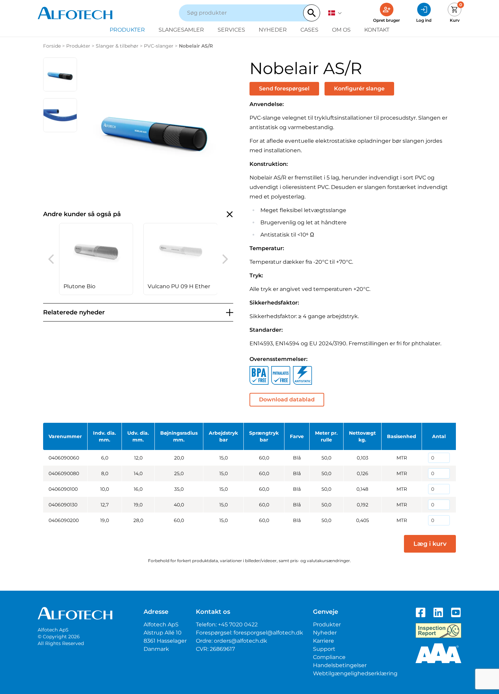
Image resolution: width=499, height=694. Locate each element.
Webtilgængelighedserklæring (355, 673)
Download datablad (287, 399)
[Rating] (438, 653)
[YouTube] (455, 612)
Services (231, 30)
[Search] (311, 12)
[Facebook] (420, 612)
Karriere (323, 641)
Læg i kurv (429, 544)
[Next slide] (225, 258)
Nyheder (273, 30)
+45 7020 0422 (238, 624)
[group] (96, 259)
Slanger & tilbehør (117, 46)
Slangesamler (181, 30)
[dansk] (335, 13)
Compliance (329, 657)
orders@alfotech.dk (240, 641)
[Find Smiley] (438, 630)
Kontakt (376, 30)
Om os (341, 30)
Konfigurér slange (359, 88)
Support (324, 649)
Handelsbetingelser (340, 665)
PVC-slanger (158, 46)
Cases (309, 30)
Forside (52, 46)
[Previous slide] (51, 258)
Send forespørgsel (284, 88)
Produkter (127, 30)
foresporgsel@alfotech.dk (268, 632)
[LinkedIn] (438, 612)
